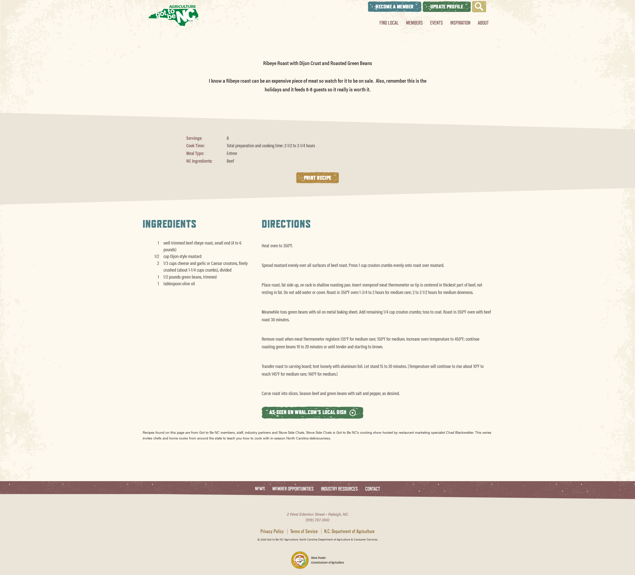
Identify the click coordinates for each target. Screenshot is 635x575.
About (483, 23)
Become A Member (395, 6)
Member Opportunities (293, 489)
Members (414, 23)
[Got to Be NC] (174, 15)
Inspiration (460, 23)
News (260, 489)
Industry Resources (339, 489)
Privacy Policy (272, 531)
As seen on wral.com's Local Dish (308, 412)
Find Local (389, 23)
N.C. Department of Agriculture (349, 531)
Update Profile (446, 6)
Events (436, 23)
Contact (372, 489)
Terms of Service (304, 531)
